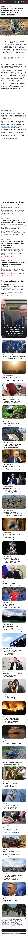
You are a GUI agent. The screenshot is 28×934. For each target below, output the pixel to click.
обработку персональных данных (9, 924)
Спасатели (15, 18)
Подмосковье (5, 18)
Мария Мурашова (11, 138)
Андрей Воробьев (7, 127)
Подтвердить (14, 930)
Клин (11, 18)
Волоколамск (22, 18)
